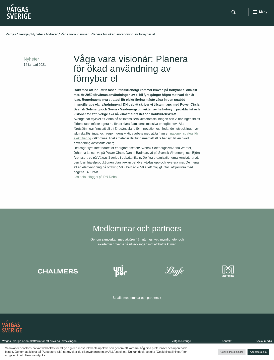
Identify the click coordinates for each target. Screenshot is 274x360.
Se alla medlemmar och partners (136, 297)
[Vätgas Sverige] (19, 11)
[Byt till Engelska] (243, 11)
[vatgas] (12, 326)
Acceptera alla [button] (258, 351)
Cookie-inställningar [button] (231, 351)
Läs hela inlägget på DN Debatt (96, 177)
